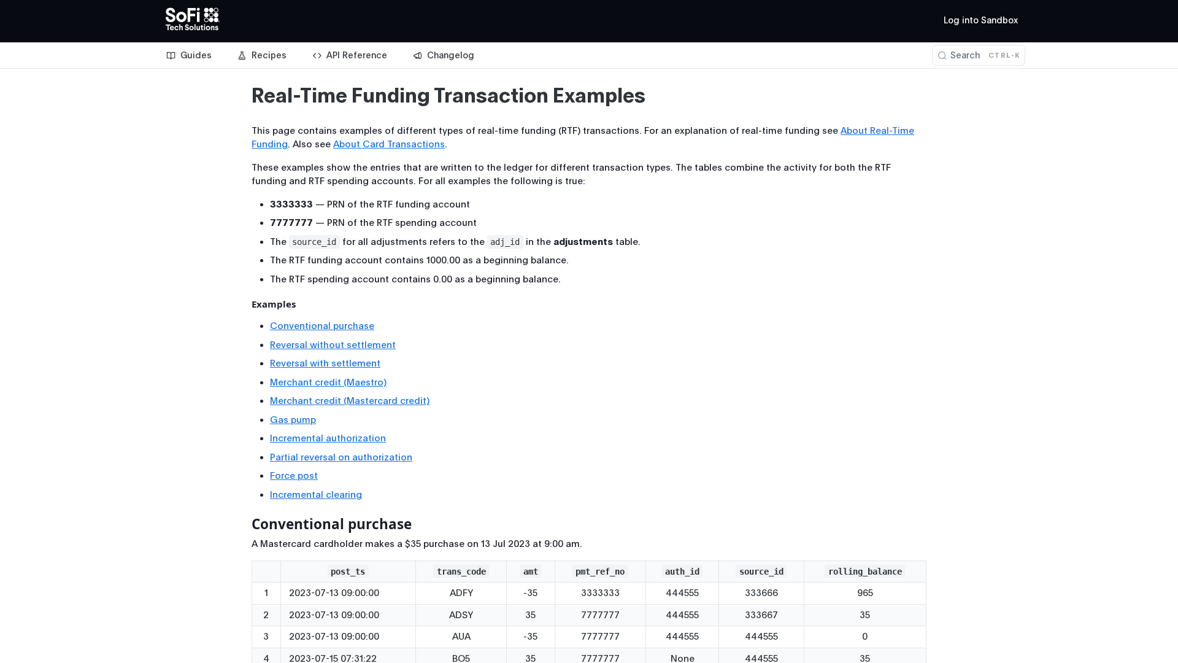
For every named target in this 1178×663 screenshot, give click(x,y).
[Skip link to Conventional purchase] (243, 524)
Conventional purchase (322, 326)
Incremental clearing (316, 494)
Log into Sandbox (981, 20)
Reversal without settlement (333, 345)
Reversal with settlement (325, 363)
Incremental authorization (328, 438)
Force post (294, 475)
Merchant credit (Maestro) (328, 382)
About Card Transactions (389, 144)
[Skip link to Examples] (243, 304)
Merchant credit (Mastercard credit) (349, 400)
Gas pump (293, 419)
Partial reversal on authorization (341, 457)
